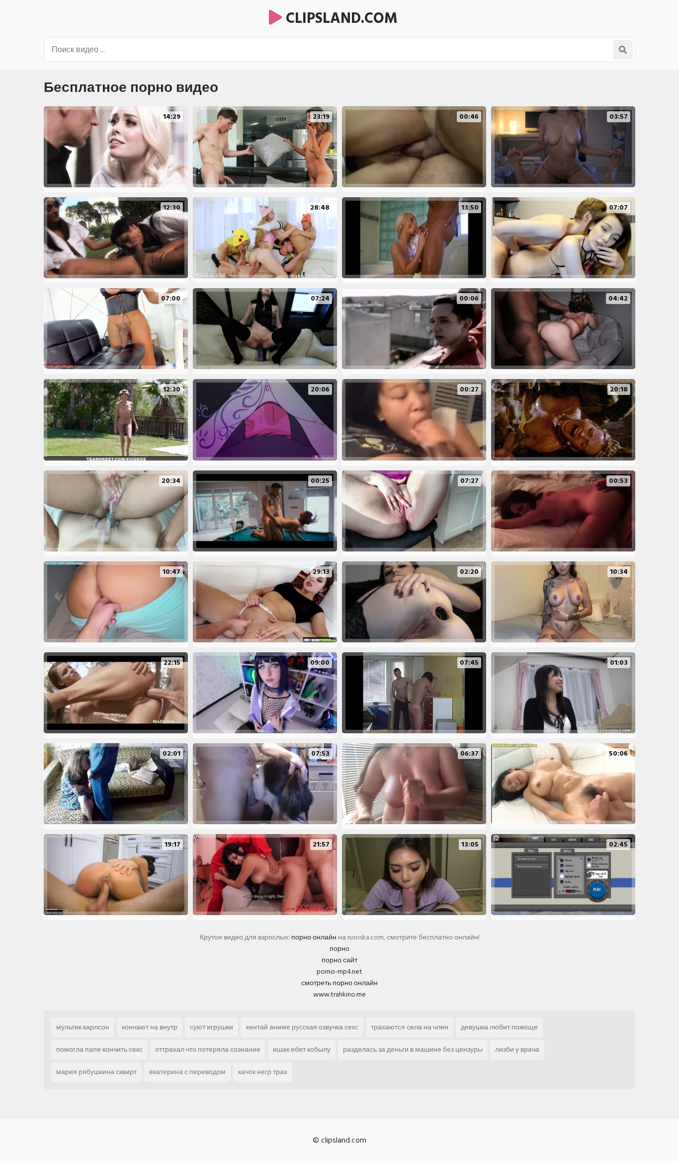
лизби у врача (517, 1049)
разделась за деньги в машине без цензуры (413, 1049)
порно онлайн (314, 937)
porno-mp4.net (339, 971)
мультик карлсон (82, 1027)
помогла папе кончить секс (99, 1049)
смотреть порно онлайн (339, 983)
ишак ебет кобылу (302, 1049)
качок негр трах (262, 1072)
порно (339, 948)
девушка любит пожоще (499, 1027)
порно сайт (339, 960)
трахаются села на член (409, 1027)
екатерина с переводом (187, 1072)
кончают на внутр (149, 1027)
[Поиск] (623, 50)
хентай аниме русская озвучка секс (302, 1027)
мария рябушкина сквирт (96, 1072)
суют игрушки (211, 1027)
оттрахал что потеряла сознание (207, 1049)
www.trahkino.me (339, 994)
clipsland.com (340, 18)
